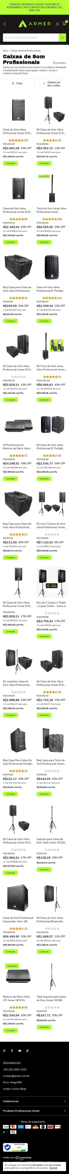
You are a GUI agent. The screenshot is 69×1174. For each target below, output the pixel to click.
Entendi (53, 1168)
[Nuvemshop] (17, 1159)
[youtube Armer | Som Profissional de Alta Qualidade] (19, 1051)
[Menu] (4, 24)
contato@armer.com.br (16, 1076)
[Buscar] (62, 37)
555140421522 (12, 1063)
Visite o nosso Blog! (14, 1089)
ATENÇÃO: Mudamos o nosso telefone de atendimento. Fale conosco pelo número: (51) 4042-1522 (34, 7)
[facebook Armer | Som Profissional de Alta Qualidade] (12, 1051)
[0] (64, 24)
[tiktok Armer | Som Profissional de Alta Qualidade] (27, 1051)
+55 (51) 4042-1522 (14, 1069)
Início (5, 50)
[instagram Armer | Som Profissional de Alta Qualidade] (4, 1051)
